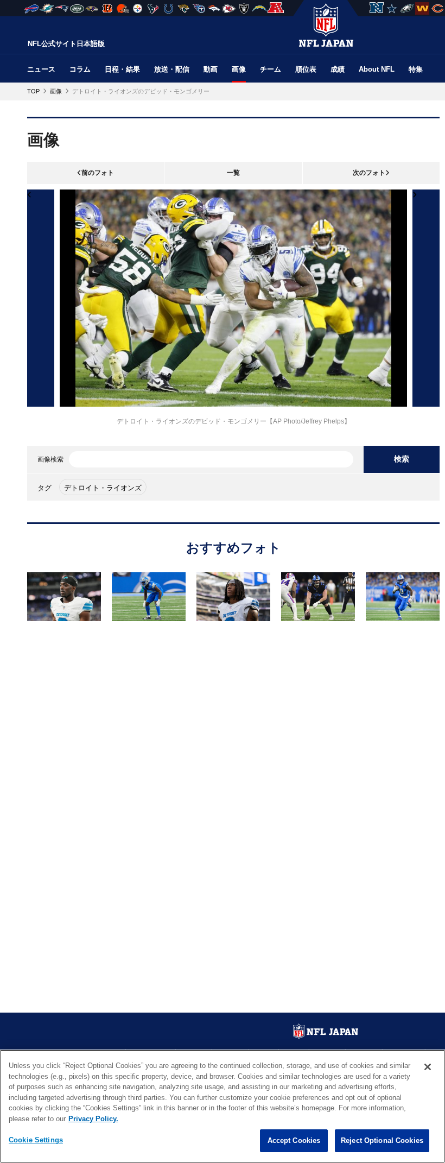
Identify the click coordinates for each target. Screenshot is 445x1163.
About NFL (377, 69)
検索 (401, 458)
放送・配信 (171, 69)
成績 (337, 69)
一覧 (233, 172)
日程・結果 (122, 69)
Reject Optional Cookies (382, 1140)
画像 (239, 69)
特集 (416, 69)
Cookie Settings (36, 1140)
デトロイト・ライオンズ (103, 488)
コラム (80, 69)
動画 (211, 69)
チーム (270, 69)
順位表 (305, 69)
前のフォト (97, 172)
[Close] (428, 1067)
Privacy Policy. (93, 1119)
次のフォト (369, 172)
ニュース (41, 69)
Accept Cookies (294, 1140)
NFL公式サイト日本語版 (66, 44)
